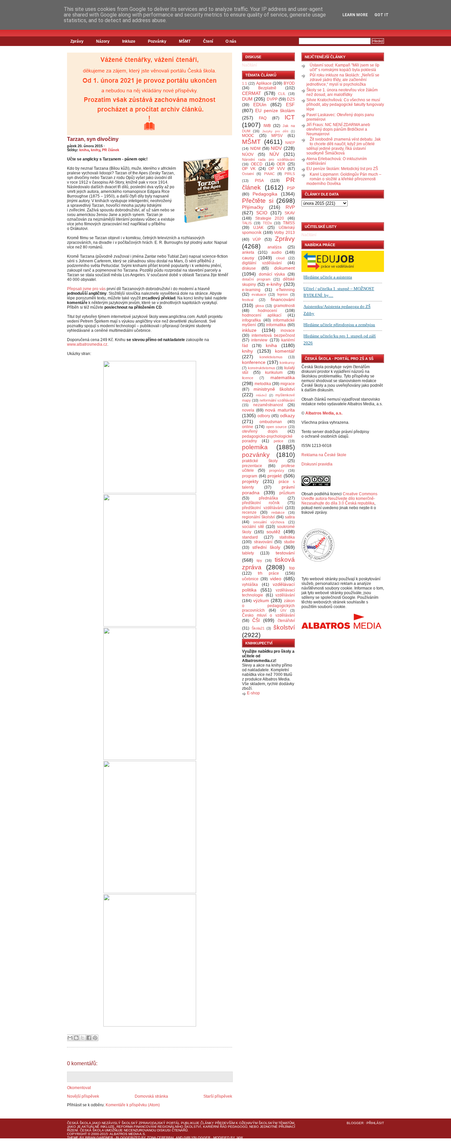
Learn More (355, 15)
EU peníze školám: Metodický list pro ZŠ (342, 168)
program (249, 476)
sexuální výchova (269, 522)
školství (284, 627)
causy (248, 257)
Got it (381, 15)
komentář (285, 351)
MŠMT (185, 41)
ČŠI (256, 620)
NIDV (276, 148)
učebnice (250, 579)
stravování (263, 542)
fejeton (282, 294)
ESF (290, 104)
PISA (259, 180)
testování (285, 552)
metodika (263, 383)
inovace (288, 330)
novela (248, 410)
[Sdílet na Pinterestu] (95, 1037)
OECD (256, 164)
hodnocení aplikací (261, 315)
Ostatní (248, 174)
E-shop (253, 693)
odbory (264, 416)
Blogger (355, 1123)
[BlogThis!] (76, 1037)
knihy (95, 150)
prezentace (252, 465)
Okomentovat (79, 1087)
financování (283, 299)
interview (259, 340)
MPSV (277, 135)
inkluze (249, 330)
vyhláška (250, 584)
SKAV (290, 213)
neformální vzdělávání (277, 400)
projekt (274, 475)
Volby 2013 (284, 232)
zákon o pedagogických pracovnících (268, 605)
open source (276, 427)
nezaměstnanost (268, 405)
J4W (239, 1137)
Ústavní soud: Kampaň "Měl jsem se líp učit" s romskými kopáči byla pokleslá (344, 67)
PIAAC (269, 174)
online (247, 426)
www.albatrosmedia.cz (87, 344)
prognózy (276, 470)
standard (250, 537)
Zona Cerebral (161, 1137)
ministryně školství (274, 389)
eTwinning (285, 289)
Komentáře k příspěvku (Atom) (133, 1105)
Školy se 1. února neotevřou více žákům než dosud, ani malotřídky (342, 92)
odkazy (287, 415)
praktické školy (260, 461)
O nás (231, 41)
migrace (287, 383)
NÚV (274, 154)
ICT (290, 117)
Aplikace (264, 83)
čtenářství (286, 620)
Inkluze (128, 41)
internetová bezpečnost (273, 335)
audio (276, 252)
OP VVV (276, 168)
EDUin (259, 104)
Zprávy (77, 41)
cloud (280, 258)
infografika (251, 320)
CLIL (282, 94)
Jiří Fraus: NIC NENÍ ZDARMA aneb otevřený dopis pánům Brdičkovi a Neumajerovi (338, 129)
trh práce (268, 573)
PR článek (110, 150)
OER (281, 164)
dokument (284, 268)
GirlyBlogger (197, 1137)
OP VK (249, 168)
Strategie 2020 (269, 218)
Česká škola (79, 1123)
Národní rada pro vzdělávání (268, 159)
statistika (287, 537)
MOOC (248, 135)
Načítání (249, 65)
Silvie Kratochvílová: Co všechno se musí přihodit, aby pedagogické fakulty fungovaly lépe (345, 104)
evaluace (259, 294)
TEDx (267, 223)
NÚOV (248, 154)
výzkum (261, 600)
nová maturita (280, 410)
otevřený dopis (260, 431)
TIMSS (289, 223)
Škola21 (258, 628)
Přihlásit (375, 1123)
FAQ (262, 118)
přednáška (268, 498)
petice (278, 441)
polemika (255, 447)
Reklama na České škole (323, 455)
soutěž (273, 531)
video (275, 578)
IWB (267, 125)
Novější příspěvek (83, 1096)
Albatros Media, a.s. (323, 413)
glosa (259, 306)
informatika (276, 325)
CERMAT (251, 93)
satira (290, 517)
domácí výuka (272, 274)
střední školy (266, 547)
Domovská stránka (151, 1096)
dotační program (256, 279)
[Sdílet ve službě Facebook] (89, 1037)
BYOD (289, 83)
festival (247, 300)
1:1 (244, 83)
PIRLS (290, 174)
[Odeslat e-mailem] (70, 1037)
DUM (247, 99)
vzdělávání (285, 595)
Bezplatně (267, 88)
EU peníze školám (275, 110)
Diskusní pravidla (316, 464)
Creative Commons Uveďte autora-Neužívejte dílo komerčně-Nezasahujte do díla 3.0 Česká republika (339, 498)
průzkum (287, 493)
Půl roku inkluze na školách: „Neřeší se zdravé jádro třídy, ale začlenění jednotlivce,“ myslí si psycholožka (342, 80)
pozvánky (256, 454)
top (292, 568)
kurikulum (274, 372)
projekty (250, 481)
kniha (84, 150)
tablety (248, 553)
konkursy (287, 363)
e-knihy (274, 284)
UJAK (258, 227)
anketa (248, 252)
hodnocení (267, 310)
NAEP (290, 143)
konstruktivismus (261, 368)
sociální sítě (253, 526)
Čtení (208, 41)
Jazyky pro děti (275, 131)
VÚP (257, 239)
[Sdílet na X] (82, 1037)
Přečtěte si (257, 200)
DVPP (272, 99)
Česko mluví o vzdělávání (268, 615)
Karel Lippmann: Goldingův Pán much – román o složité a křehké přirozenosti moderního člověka (343, 179)
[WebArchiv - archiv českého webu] (317, 560)
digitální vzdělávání (262, 263)
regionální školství (258, 517)
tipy (259, 560)
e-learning (251, 289)
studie (289, 542)
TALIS (247, 223)
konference (253, 362)
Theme (73, 1137)
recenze (249, 512)
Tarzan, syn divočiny (93, 139)
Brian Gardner (99, 1137)
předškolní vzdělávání (262, 507)
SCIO (261, 212)
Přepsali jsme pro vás (86, 288)
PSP (291, 188)
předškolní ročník (261, 503)
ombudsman (271, 421)
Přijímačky (252, 207)
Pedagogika (265, 194)
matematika (282, 377)
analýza (274, 247)
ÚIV (283, 610)
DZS (291, 99)
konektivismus (271, 357)
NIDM (255, 148)
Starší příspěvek (217, 1096)
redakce (278, 512)
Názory (103, 41)
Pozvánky (157, 41)
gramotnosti (284, 305)
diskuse (249, 268)
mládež (261, 395)
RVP (290, 207)
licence (247, 378)
